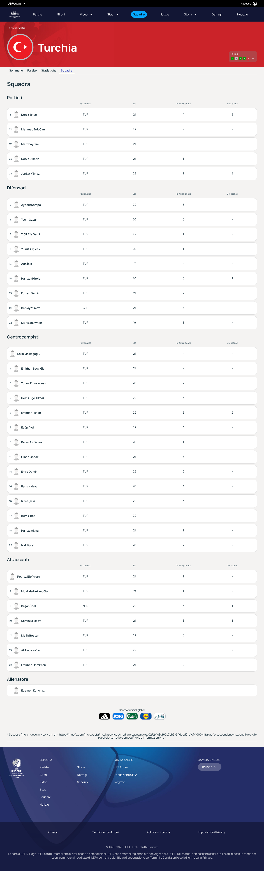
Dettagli (82, 775)
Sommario (16, 70)
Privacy (52, 832)
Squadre (45, 797)
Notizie (44, 805)
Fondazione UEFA (125, 775)
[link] (37, 14)
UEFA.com (121, 767)
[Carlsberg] (132, 716)
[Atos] (118, 716)
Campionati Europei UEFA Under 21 (14, 14)
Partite (32, 70)
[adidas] (104, 716)
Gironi (44, 775)
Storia (81, 767)
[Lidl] (146, 716)
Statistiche (49, 70)
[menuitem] (40, 14)
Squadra (66, 70)
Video (43, 782)
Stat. (43, 790)
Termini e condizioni (105, 832)
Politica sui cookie (158, 832)
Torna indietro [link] (18, 27)
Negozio (82, 782)
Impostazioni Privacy (211, 832)
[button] (86, 14)
